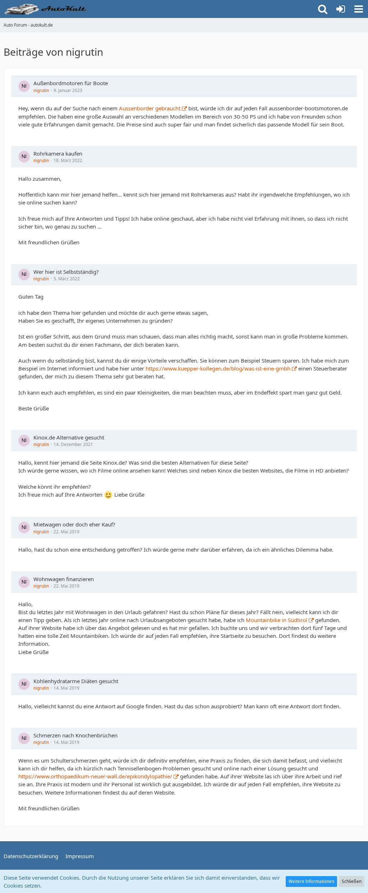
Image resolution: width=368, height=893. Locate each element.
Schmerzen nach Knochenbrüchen (75, 735)
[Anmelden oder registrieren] (341, 9)
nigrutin (41, 90)
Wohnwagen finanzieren (63, 579)
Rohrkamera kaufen (57, 153)
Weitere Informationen (311, 881)
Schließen (352, 881)
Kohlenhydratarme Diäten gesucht (75, 681)
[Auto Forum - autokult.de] (46, 9)
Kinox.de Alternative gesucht (68, 437)
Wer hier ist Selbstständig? (66, 271)
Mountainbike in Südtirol (276, 619)
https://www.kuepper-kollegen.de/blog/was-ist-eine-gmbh (218, 368)
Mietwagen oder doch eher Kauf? (74, 524)
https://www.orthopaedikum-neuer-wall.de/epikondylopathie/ (95, 776)
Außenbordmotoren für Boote (70, 83)
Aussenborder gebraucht (149, 108)
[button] (358, 9)
